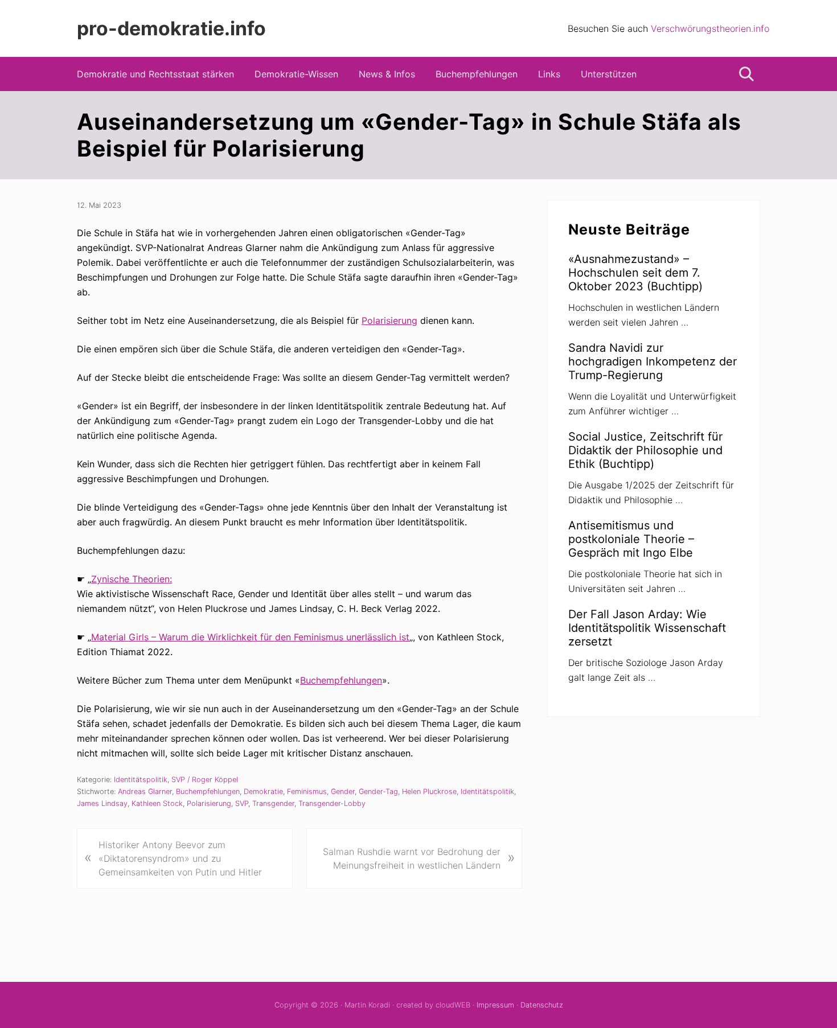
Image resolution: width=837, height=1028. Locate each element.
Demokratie (263, 791)
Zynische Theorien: (131, 579)
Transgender (273, 803)
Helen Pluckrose (429, 791)
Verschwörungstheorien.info (710, 28)
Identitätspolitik (140, 779)
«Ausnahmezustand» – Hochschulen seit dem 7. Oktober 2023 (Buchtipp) (635, 272)
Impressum (495, 1005)
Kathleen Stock (157, 803)
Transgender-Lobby (332, 803)
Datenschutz (541, 1005)
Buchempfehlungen (341, 680)
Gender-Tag (378, 791)
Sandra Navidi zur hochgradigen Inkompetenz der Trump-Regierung (652, 361)
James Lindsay (102, 803)
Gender (343, 791)
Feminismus (307, 791)
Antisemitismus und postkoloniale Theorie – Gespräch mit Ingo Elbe (631, 539)
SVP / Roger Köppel (204, 779)
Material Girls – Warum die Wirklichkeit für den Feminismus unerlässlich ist (250, 637)
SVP (241, 803)
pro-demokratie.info (171, 28)
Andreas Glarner (145, 791)
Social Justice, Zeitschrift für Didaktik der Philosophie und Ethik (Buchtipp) (645, 450)
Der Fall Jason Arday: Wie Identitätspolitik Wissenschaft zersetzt (647, 627)
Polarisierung (389, 320)
